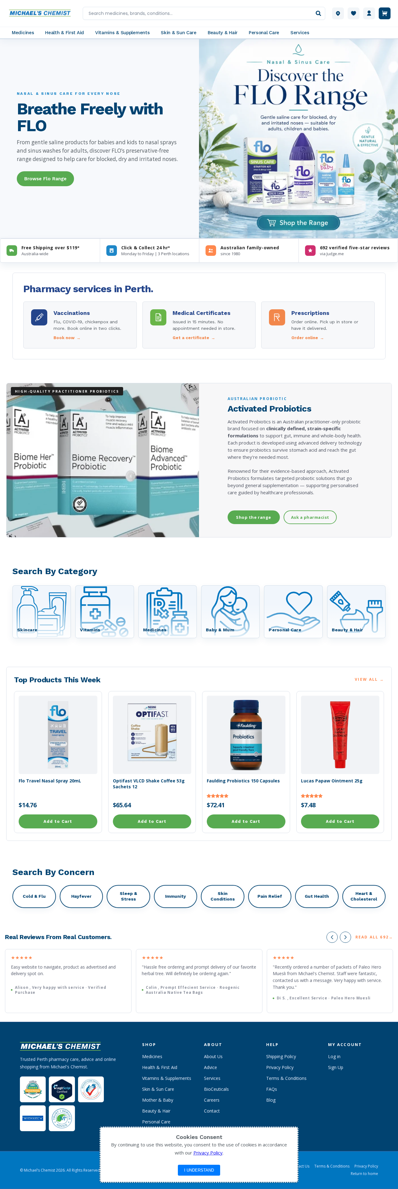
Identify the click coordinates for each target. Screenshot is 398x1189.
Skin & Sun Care (158, 1089)
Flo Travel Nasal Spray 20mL (50, 781)
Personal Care (156, 1122)
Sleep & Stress (128, 896)
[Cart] (385, 13)
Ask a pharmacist (310, 517)
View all (369, 679)
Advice (210, 1067)
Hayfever (81, 896)
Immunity (175, 896)
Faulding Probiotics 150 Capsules (243, 781)
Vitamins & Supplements (166, 1078)
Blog (270, 1100)
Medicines (152, 1056)
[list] (199, 981)
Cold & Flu (34, 896)
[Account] (369, 13)
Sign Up (335, 1067)
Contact (212, 1111)
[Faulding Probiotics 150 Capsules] (246, 735)
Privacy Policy (280, 1067)
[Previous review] (332, 937)
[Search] (318, 13)
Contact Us (299, 1166)
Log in (334, 1056)
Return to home (364, 1173)
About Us (213, 1056)
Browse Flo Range (45, 179)
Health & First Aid (159, 1067)
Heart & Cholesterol (363, 896)
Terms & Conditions (286, 1078)
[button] (218, 795)
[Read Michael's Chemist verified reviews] (32, 1089)
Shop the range (253, 517)
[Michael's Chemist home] (41, 13)
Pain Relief (269, 896)
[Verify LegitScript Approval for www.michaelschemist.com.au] (61, 1089)
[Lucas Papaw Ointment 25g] (340, 735)
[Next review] (345, 937)
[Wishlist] (353, 13)
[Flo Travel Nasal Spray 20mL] (58, 735)
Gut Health (317, 896)
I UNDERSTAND (199, 1170)
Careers (212, 1100)
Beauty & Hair (156, 1111)
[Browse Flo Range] (298, 138)
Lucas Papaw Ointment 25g (332, 781)
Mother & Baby (157, 1100)
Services (212, 1078)
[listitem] (80, 325)
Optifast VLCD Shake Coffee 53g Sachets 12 (149, 784)
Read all (374, 937)
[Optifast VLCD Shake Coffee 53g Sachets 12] (152, 735)
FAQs (271, 1089)
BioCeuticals (216, 1089)
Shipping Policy (281, 1056)
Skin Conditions (223, 896)
